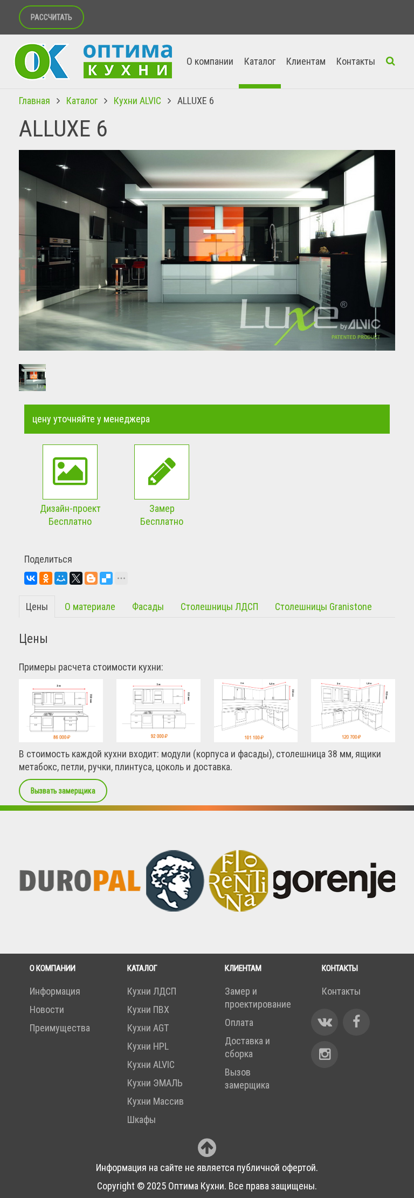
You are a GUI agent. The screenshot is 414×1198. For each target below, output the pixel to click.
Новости (47, 1009)
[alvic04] (353, 710)
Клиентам (306, 61)
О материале (90, 606)
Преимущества (60, 1027)
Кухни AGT (148, 1027)
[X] (76, 578)
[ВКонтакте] (30, 578)
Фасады (148, 606)
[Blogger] (91, 578)
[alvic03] (256, 710)
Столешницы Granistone (323, 606)
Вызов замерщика (247, 1078)
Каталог (259, 61)
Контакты (355, 61)
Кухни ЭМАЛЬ (155, 1083)
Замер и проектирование (258, 997)
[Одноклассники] (45, 578)
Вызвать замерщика (63, 790)
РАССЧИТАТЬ (51, 17)
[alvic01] (61, 710)
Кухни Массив (155, 1101)
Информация (55, 991)
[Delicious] (106, 578)
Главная (34, 100)
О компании (210, 61)
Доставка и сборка (247, 1047)
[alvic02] (158, 710)
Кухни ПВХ (148, 1009)
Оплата (239, 1022)
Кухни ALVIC (137, 100)
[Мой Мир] (60, 578)
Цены (37, 606)
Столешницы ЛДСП (219, 606)
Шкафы (141, 1119)
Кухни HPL (148, 1046)
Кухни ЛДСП (151, 991)
